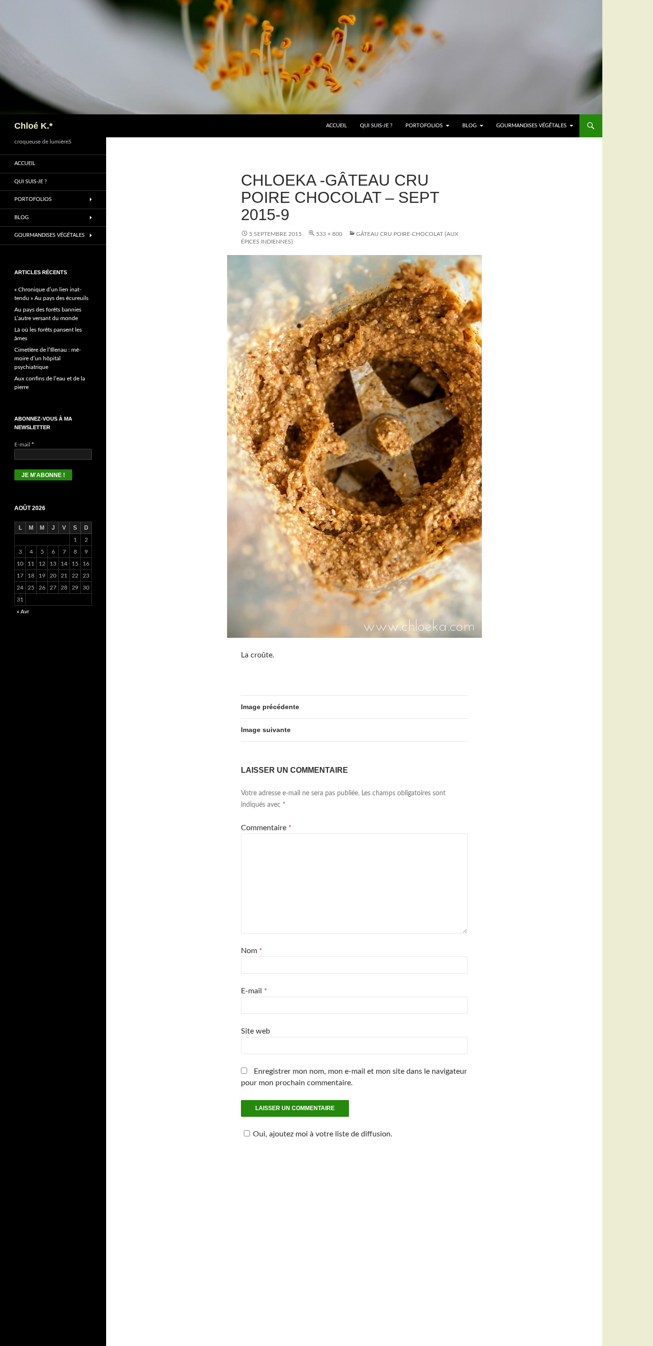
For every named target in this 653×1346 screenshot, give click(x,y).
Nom (251, 951)
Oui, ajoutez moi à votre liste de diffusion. (322, 1134)
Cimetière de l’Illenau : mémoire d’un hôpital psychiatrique (47, 358)
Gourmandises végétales (531, 125)
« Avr (23, 611)
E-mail (254, 991)
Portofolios (424, 125)
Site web (255, 1031)
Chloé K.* (33, 126)
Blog (469, 125)
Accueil (336, 125)
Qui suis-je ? (376, 125)
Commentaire (266, 828)
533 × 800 (329, 234)
